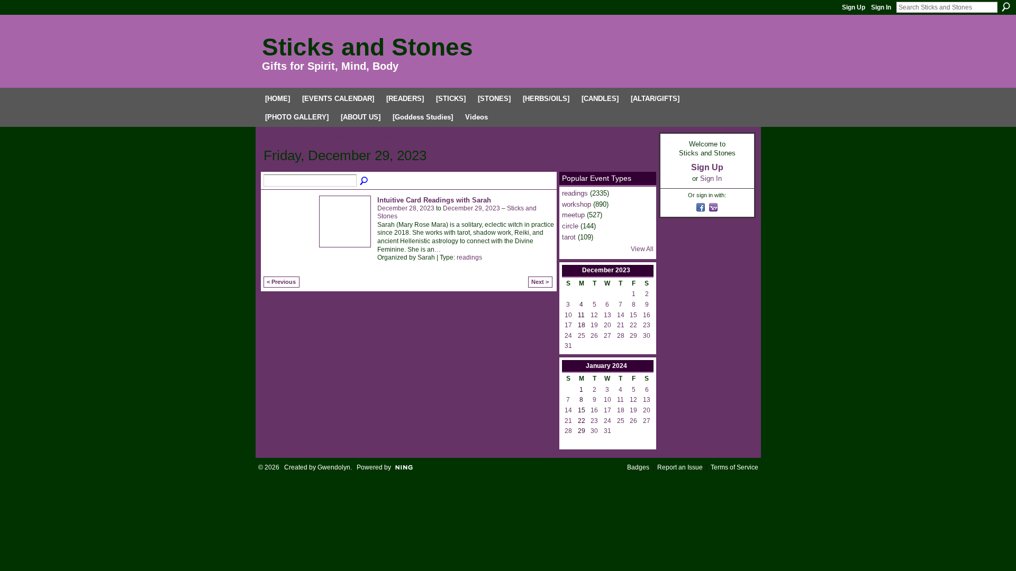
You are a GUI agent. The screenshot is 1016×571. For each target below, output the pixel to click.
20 (607, 325)
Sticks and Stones (367, 47)
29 (633, 335)
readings (469, 257)
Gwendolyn (334, 467)
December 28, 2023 (405, 208)
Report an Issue (680, 467)
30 (646, 335)
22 (633, 325)
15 (633, 315)
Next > (540, 282)
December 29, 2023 (471, 208)
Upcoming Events (291, 137)
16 (646, 315)
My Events (398, 137)
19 (594, 325)
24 (568, 335)
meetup (573, 215)
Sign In (881, 7)
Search (1006, 7)
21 (620, 325)
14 (620, 315)
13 (607, 315)
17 (568, 325)
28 (620, 335)
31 (568, 345)
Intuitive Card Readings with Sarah (434, 200)
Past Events (350, 137)
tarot (569, 237)
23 (646, 325)
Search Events (364, 181)
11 (620, 399)
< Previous (281, 282)
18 (620, 410)
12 (594, 315)
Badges (638, 467)
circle (570, 226)
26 (594, 335)
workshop (576, 204)
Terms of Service (734, 467)
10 (568, 315)
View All (642, 249)
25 (581, 335)
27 (607, 335)
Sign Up (853, 7)
